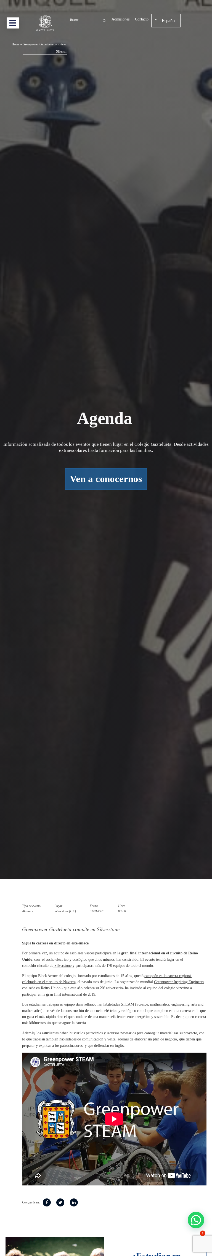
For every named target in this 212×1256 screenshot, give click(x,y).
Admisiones (120, 19)
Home (16, 44)
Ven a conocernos (106, 478)
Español (169, 20)
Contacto (142, 19)
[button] (196, 1220)
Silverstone (62, 966)
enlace (83, 943)
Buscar (74, 19)
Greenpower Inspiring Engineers (179, 982)
